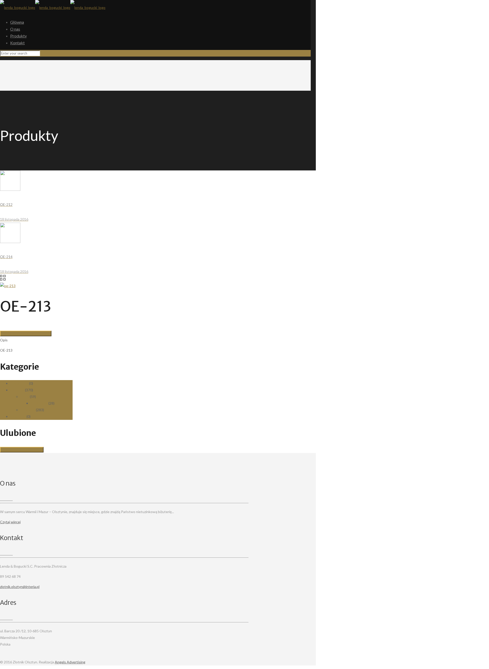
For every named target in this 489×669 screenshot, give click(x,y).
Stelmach (27, 410)
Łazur (24, 396)
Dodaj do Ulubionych (18, 333)
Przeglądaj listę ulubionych (22, 450)
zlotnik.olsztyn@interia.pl (19, 586)
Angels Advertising (70, 662)
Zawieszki (18, 416)
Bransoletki (19, 383)
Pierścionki (39, 403)
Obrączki (17, 390)
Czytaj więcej (10, 522)
